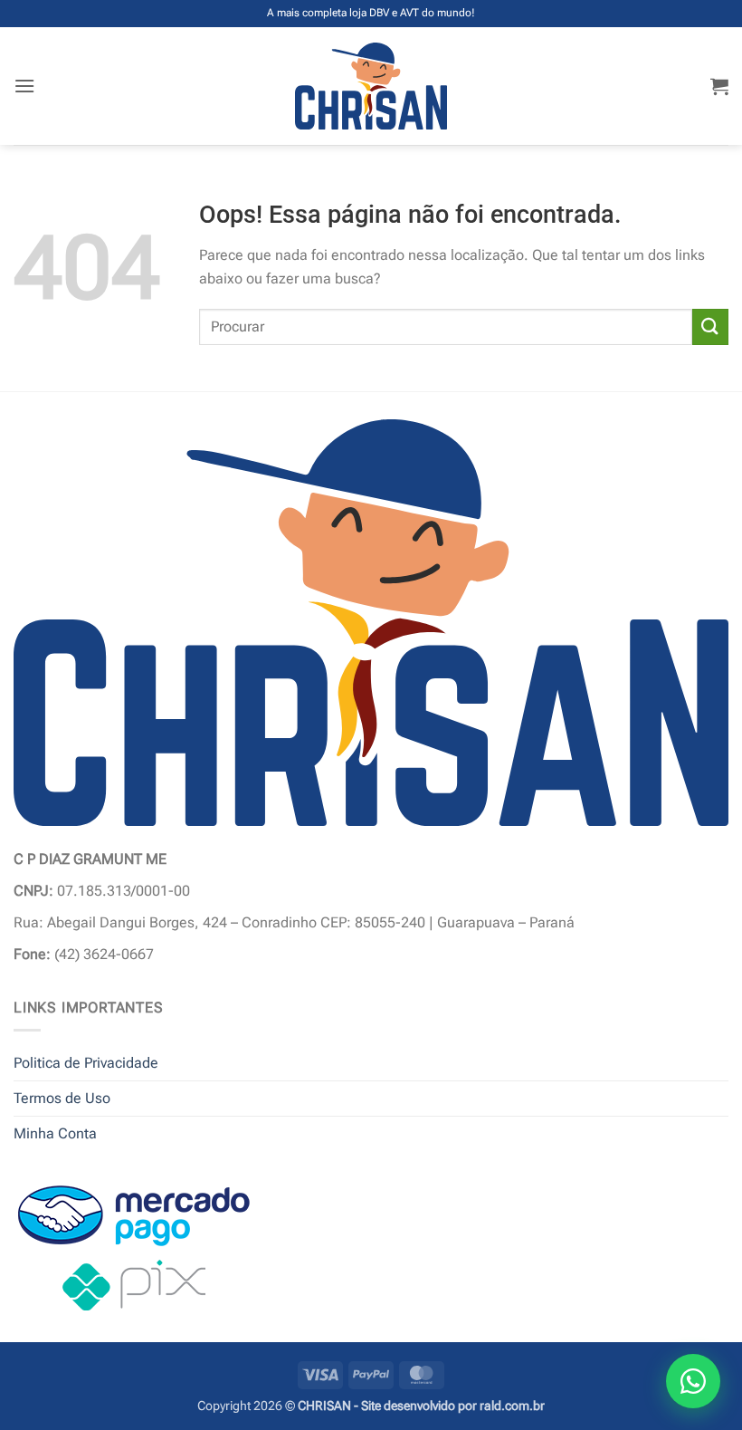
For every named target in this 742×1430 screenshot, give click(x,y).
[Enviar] (710, 326)
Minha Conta (55, 1133)
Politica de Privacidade (86, 1062)
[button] (24, 85)
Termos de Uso (62, 1098)
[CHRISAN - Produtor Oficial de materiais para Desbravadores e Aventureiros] (371, 86)
